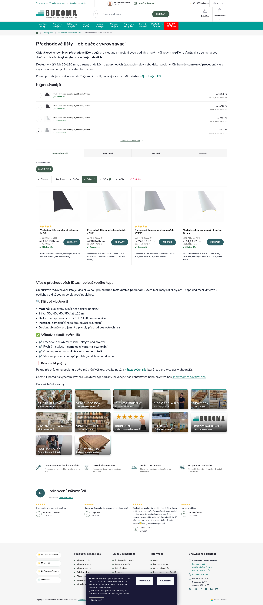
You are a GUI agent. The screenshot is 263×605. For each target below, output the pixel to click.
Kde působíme (121, 568)
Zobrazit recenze (66, 497)
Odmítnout (144, 580)
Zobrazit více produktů (130, 140)
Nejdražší (155, 153)
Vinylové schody (84, 564)
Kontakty (73, 3)
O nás (83, 3)
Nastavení (96, 600)
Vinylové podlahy (84, 560)
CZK (219, 3)
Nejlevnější (108, 153)
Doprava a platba (160, 564)
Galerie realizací (83, 572)
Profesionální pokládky (124, 560)
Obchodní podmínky (162, 568)
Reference (119, 572)
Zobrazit (72, 242)
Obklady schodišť (122, 564)
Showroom (40, 3)
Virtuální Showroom (57, 3)
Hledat (160, 14)
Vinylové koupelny (84, 568)
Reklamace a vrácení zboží (164, 572)
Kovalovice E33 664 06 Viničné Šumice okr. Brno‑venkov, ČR (202, 567)
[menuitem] (43, 26)
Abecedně (203, 153)
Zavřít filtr (44, 169)
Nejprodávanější (60, 153)
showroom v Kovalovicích (189, 377)
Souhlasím (165, 580)
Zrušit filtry (137, 179)
